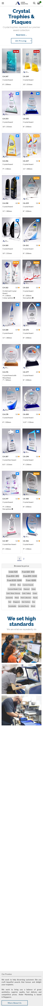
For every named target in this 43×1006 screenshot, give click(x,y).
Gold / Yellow (26, 593)
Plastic (35, 597)
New (15, 51)
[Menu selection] (3, 3)
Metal (17, 597)
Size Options (26, 602)
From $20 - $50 (28, 572)
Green (35, 593)
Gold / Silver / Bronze (13, 593)
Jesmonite (9, 597)
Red (9, 602)
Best (35, 136)
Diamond (26, 589)
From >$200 (31, 580)
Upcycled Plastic (23, 606)
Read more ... (21, 35)
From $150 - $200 (14, 580)
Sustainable (12, 606)
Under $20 (13, 572)
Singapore (16, 602)
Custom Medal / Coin (15, 589)
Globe (33, 589)
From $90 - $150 (30, 576)
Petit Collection (26, 597)
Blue (19, 585)
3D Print (13, 585)
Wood (33, 606)
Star (33, 602)
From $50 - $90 (12, 576)
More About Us (15, 1003)
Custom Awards (28, 585)
